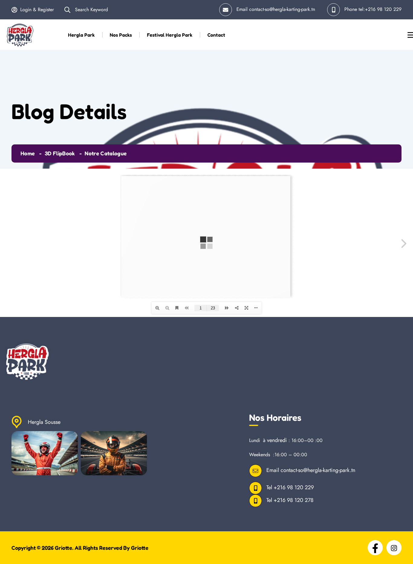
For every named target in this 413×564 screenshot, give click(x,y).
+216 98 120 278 (294, 500)
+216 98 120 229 (294, 488)
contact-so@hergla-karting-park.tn (282, 9)
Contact (216, 35)
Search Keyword (90, 9)
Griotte (63, 547)
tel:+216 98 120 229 (380, 9)
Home (28, 153)
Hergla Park (81, 35)
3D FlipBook (60, 153)
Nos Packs (121, 35)
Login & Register (37, 9)
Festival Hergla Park (169, 35)
